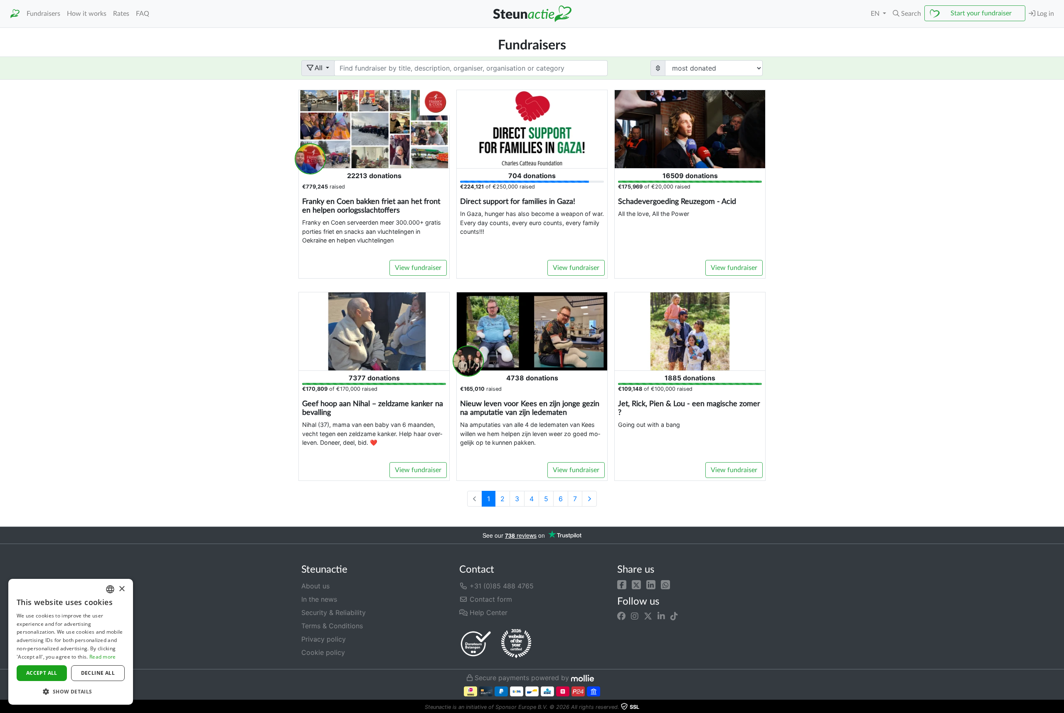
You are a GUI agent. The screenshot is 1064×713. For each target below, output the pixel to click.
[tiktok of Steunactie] (674, 616)
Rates (121, 13)
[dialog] (70, 642)
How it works (86, 13)
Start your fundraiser (981, 13)
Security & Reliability (333, 612)
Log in (1044, 13)
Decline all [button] (98, 672)
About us (315, 586)
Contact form (490, 599)
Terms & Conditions (332, 626)
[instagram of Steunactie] (634, 616)
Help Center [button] (487, 612)
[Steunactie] (15, 13)
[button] (621, 584)
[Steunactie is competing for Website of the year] (516, 643)
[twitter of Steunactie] (648, 616)
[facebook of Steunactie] (621, 616)
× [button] (121, 589)
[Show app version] (1058, 707)
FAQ (142, 13)
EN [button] (876, 13)
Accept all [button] (41, 672)
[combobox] (110, 589)
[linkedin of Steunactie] (661, 616)
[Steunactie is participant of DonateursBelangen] (476, 643)
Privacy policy (323, 639)
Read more (102, 656)
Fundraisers (43, 13)
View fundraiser (418, 268)
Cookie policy (323, 652)
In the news (319, 599)
